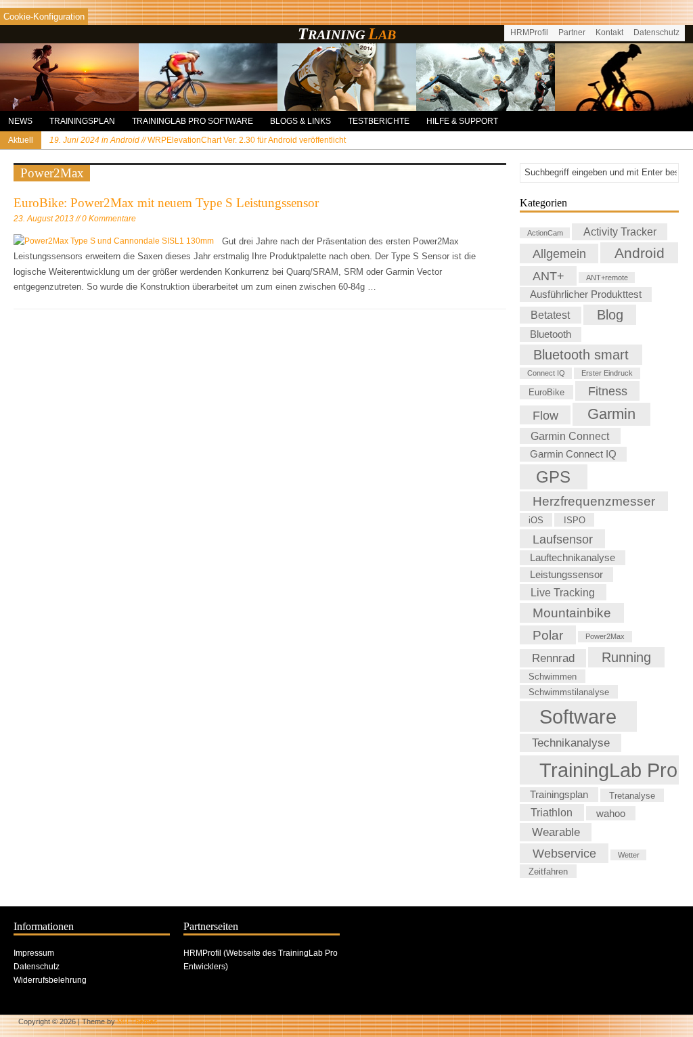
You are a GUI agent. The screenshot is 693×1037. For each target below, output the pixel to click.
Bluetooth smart (581, 354)
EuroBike (546, 392)
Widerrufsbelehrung (50, 980)
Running (626, 657)
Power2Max (605, 637)
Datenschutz (656, 32)
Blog (610, 314)
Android (639, 253)
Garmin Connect (570, 436)
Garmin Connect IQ (573, 454)
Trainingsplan (82, 121)
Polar (548, 635)
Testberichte (378, 121)
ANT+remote (607, 277)
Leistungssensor (566, 574)
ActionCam (545, 233)
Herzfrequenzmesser (594, 501)
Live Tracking (563, 592)
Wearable (556, 832)
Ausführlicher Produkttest (586, 294)
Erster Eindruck (607, 374)
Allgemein (559, 253)
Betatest (550, 315)
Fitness (607, 391)
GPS (553, 477)
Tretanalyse (632, 795)
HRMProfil (529, 32)
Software (578, 716)
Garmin (611, 413)
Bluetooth (550, 334)
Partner (571, 32)
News (20, 121)
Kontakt (609, 32)
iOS (536, 520)
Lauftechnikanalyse (572, 557)
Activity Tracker (619, 231)
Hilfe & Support (462, 121)
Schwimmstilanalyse (569, 691)
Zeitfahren (548, 871)
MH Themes (137, 1021)
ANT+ (548, 276)
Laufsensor (563, 538)
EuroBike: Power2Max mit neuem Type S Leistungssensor (166, 203)
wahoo (610, 813)
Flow (545, 414)
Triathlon (552, 812)
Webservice (564, 853)
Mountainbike (572, 613)
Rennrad (553, 658)
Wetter (629, 855)
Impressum (34, 953)
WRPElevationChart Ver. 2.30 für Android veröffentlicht (197, 140)
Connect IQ (546, 374)
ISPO (574, 520)
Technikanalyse (571, 743)
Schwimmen (553, 676)
